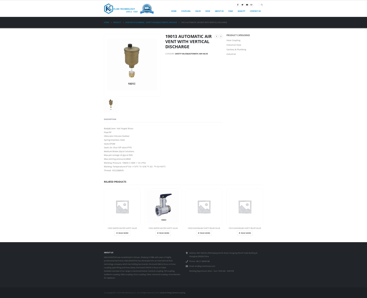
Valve (198, 11)
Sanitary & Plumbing (236, 49)
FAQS (230, 11)
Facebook (238, 5)
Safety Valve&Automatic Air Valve (191, 54)
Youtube (247, 5)
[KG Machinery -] (129, 8)
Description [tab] (110, 119)
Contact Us (255, 11)
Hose (207, 11)
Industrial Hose (234, 45)
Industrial (231, 54)
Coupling (186, 11)
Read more (123, 233)
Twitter (242, 5)
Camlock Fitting (165, 293)
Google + (251, 5)
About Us (219, 11)
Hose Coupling (233, 40)
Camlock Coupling (178, 293)
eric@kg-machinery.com (205, 266)
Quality (241, 11)
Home (173, 11)
